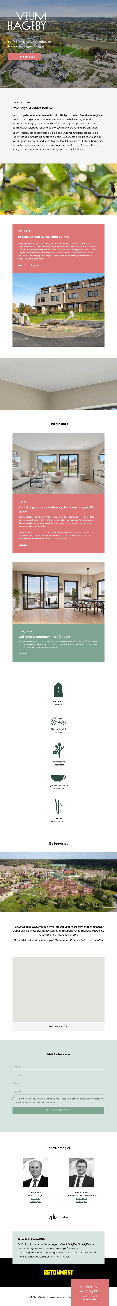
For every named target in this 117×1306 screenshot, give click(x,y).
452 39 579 (81, 1198)
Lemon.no (62, 1297)
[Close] (106, 1282)
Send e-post (35, 1201)
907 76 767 (35, 1198)
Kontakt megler (90, 1296)
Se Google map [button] (55, 1026)
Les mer (23, 544)
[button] (111, 7)
